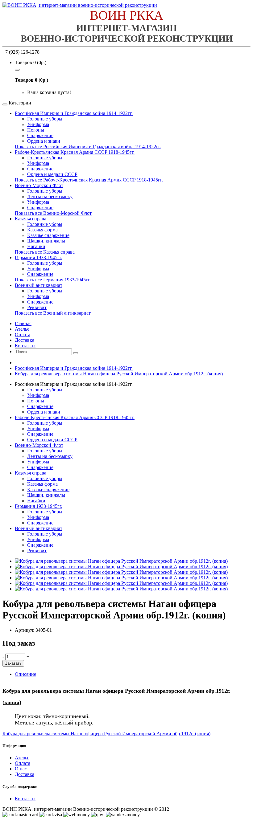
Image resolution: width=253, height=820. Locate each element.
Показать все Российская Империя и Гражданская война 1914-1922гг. (88, 146)
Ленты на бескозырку (50, 196)
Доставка (24, 774)
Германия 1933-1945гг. (38, 257)
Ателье (22, 757)
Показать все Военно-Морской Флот (53, 213)
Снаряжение (40, 135)
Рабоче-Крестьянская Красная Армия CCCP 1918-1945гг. (75, 152)
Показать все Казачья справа (45, 252)
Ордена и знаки (43, 141)
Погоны (35, 130)
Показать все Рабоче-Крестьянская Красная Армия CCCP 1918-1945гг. (89, 179)
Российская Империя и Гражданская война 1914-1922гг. (74, 113)
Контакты (25, 798)
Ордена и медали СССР (52, 174)
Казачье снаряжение (48, 235)
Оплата (22, 763)
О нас (21, 768)
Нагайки (36, 246)
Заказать (13, 663)
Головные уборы (44, 118)
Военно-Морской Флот (39, 185)
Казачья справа (30, 218)
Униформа (38, 124)
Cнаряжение (40, 301)
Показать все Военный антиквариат (53, 313)
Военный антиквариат (38, 285)
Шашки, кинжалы (46, 240)
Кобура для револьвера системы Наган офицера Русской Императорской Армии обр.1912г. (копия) (119, 373)
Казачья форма (42, 229)
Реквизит (37, 307)
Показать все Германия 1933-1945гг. (53, 279)
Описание (25, 674)
